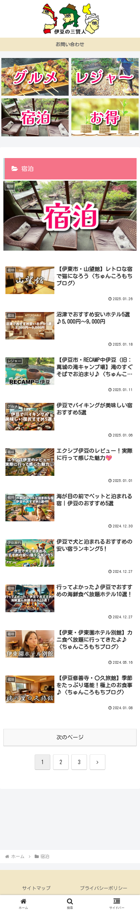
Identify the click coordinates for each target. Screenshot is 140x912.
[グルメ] (35, 77)
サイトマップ (36, 888)
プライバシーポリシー (103, 888)
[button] (126, 825)
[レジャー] (105, 77)
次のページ (70, 737)
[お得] (105, 117)
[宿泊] (35, 117)
